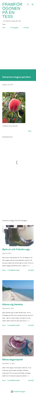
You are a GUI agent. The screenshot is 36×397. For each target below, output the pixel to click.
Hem (3, 27)
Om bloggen (14, 27)
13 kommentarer (13, 325)
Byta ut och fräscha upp (16, 249)
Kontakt (26, 27)
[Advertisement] (18, 51)
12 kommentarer (13, 270)
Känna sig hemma (12, 304)
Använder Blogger (19, 391)
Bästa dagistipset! (12, 359)
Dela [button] (29, 131)
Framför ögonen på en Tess (12, 10)
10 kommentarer (13, 380)
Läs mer (31, 270)
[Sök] (28, 3)
